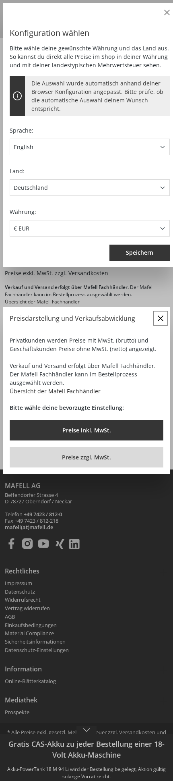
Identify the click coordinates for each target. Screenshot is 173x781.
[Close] (167, 12)
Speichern (139, 252)
